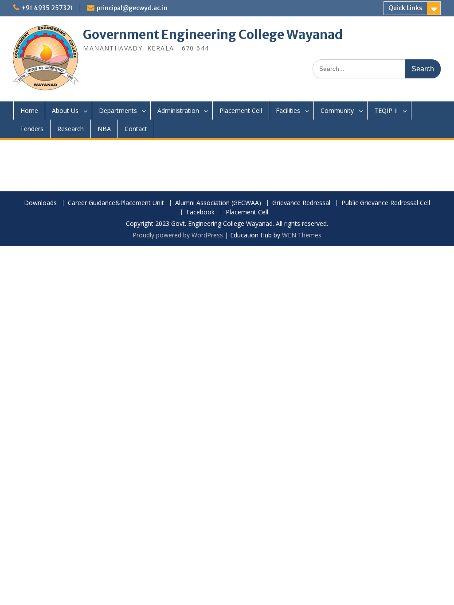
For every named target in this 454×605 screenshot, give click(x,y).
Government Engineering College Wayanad (213, 35)
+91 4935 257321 (47, 8)
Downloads (40, 203)
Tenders (31, 128)
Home (29, 110)
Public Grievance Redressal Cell (385, 203)
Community (337, 110)
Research (70, 128)
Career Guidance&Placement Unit (116, 203)
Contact (136, 128)
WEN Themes (301, 235)
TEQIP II (386, 110)
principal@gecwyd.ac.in (132, 8)
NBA (104, 128)
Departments (118, 110)
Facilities (288, 110)
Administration (178, 110)
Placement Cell (240, 110)
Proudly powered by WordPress (178, 235)
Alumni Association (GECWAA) (218, 203)
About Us (65, 110)
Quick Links (405, 8)
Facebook (200, 212)
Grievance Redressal (301, 203)
